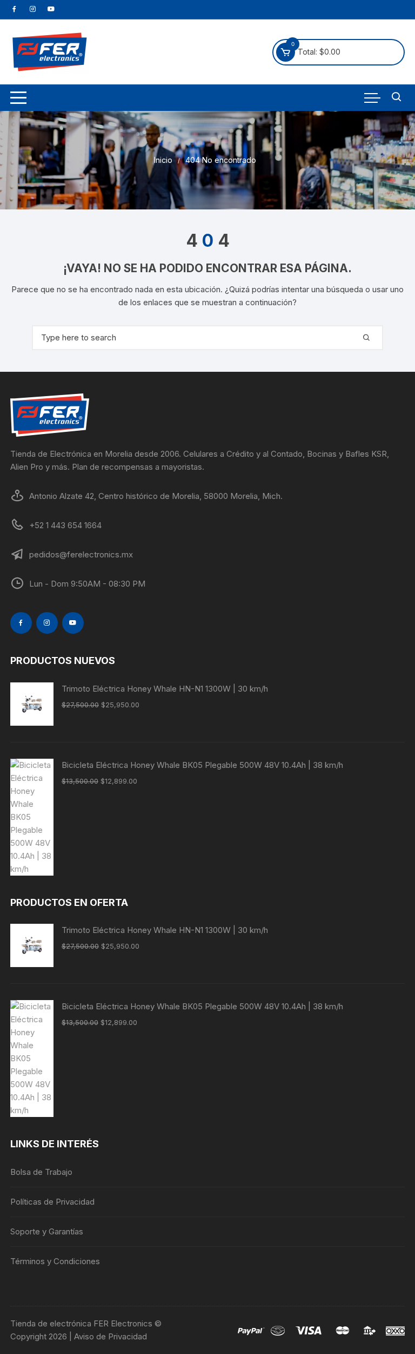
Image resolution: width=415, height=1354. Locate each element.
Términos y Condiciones (55, 1261)
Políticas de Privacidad (52, 1202)
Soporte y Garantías (46, 1231)
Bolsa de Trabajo (41, 1172)
